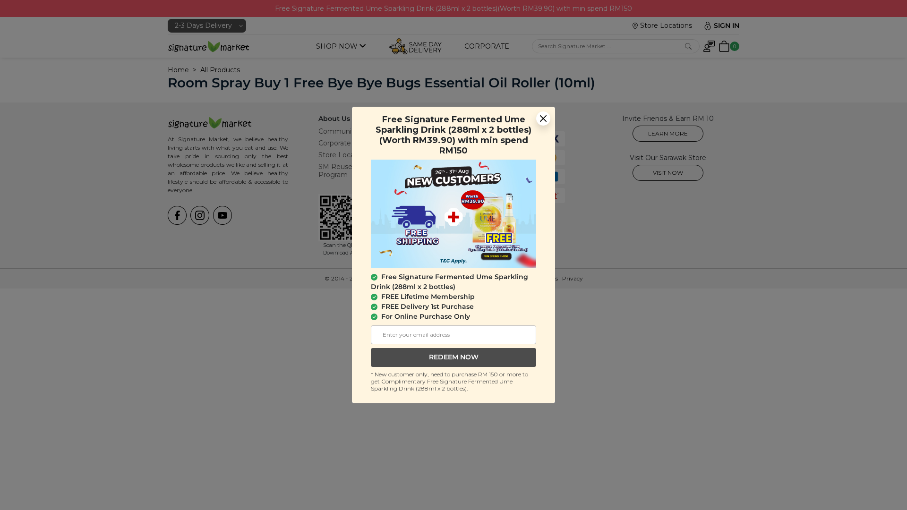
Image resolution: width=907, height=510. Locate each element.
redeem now (454, 357)
